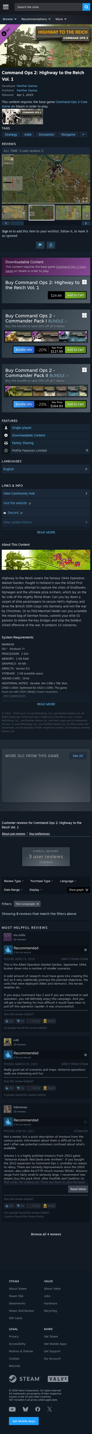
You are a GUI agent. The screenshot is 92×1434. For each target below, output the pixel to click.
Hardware (50, 1303)
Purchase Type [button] (40, 881)
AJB (16, 1040)
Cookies (14, 1358)
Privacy (14, 1336)
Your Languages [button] (25, 903)
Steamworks (17, 1303)
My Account (52, 1358)
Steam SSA (16, 1296)
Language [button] (66, 881)
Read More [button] (78, 1189)
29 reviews (19, 1044)
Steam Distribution (21, 1310)
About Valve (52, 1288)
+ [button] (83, 134)
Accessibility (17, 1344)
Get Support (52, 1351)
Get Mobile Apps (24, 1421)
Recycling (50, 1310)
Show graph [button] (76, 889)
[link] (50, 349)
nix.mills (19, 935)
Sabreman (20, 1107)
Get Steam (51, 1336)
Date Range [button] (12, 889)
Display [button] (34, 889)
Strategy (11, 134)
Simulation (46, 134)
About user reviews (13, 833)
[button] (10, 19)
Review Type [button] (12, 881)
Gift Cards (15, 1318)
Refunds (14, 1366)
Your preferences (39, 833)
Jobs (47, 1296)
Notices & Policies (21, 1351)
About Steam (18, 1288)
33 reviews (19, 1111)
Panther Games (27, 86)
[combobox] (49, 7)
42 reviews (19, 939)
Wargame (68, 134)
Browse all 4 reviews (46, 1234)
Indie (27, 134)
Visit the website (15, 503)
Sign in (7, 231)
